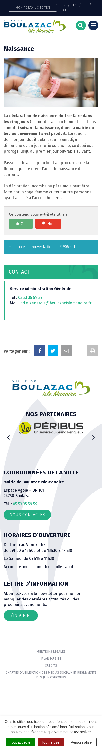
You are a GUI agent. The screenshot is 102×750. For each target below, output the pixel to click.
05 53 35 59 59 (30, 297)
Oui (23, 223)
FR (63, 5)
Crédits (51, 665)
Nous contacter (27, 514)
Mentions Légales (51, 651)
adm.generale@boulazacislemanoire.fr (56, 303)
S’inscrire (21, 615)
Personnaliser (82, 742)
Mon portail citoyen (33, 7)
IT (85, 5)
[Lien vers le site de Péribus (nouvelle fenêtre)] (51, 427)
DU (64, 10)
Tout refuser (51, 742)
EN (75, 5)
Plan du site (51, 658)
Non (51, 223)
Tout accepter (21, 742)
